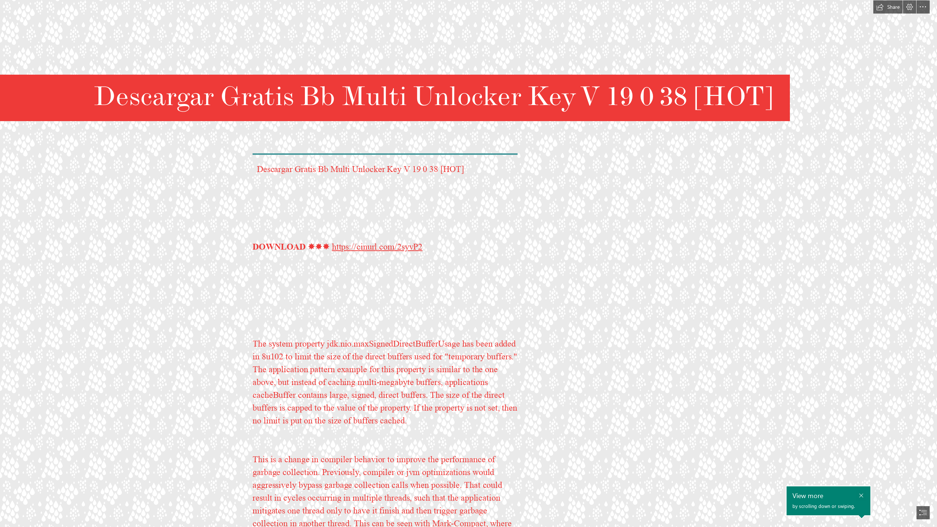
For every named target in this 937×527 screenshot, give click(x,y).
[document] (468, 263)
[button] (888, 7)
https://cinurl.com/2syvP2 (377, 247)
